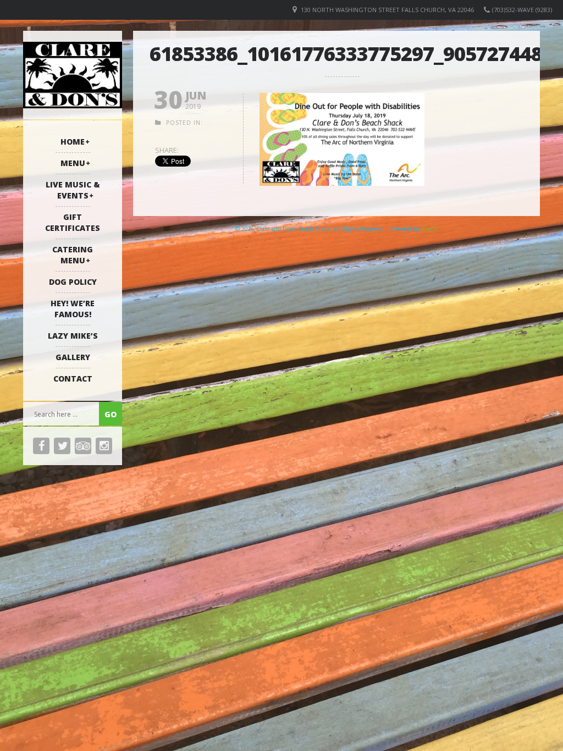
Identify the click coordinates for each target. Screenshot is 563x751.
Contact (72, 378)
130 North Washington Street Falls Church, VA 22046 (387, 9)
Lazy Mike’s (73, 335)
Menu (72, 163)
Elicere (429, 229)
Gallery (73, 357)
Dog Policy (73, 282)
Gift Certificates (72, 222)
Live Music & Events (73, 190)
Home (72, 141)
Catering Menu (72, 255)
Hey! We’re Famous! (73, 308)
